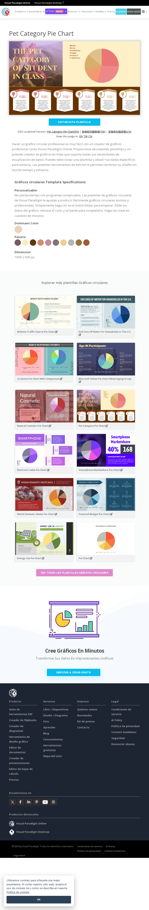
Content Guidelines (123, 732)
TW (86, 136)
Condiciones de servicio (89, 846)
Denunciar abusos (123, 744)
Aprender (49, 727)
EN (81, 136)
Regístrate (121, 11)
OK (39, 899)
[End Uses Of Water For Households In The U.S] (106, 337)
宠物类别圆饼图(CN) (119, 131)
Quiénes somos (87, 709)
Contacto (83, 727)
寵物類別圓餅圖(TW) (93, 131)
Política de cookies (18, 892)
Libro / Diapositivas (56, 709)
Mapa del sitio (52, 756)
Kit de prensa (86, 721)
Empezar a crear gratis (73, 672)
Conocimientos (53, 739)
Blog (46, 733)
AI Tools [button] (54, 11)
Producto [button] (19, 11)
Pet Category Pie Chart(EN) (63, 131)
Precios (111, 11)
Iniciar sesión (133, 11)
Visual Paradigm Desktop (48, 2)
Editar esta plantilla (74, 122)
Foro (46, 721)
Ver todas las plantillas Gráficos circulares (74, 572)
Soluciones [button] (86, 11)
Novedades (84, 715)
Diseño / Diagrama (55, 715)
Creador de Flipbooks (23, 720)
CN (90, 136)
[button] (36, 12)
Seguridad (118, 738)
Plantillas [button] (99, 11)
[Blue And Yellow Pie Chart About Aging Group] (106, 384)
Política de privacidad (125, 726)
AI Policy (116, 720)
